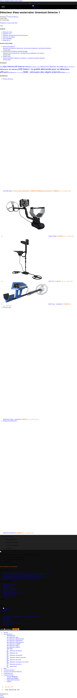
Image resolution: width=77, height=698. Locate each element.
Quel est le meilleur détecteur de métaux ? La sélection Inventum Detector (24, 58)
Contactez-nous (7, 625)
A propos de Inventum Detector (12, 623)
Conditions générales (9, 621)
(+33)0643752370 (34, 3)
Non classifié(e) (7, 38)
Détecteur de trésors (9, 594)
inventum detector (13, 17)
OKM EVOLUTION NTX (9, 533)
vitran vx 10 (67, 72)
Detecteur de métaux (9, 37)
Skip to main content (16, 1)
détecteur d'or (44, 67)
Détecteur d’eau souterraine (11, 589)
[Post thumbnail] (9, 46)
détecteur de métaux (9, 69)
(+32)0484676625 (42, 3)
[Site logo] (39, 8)
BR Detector (20, 66)
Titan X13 (51, 281)
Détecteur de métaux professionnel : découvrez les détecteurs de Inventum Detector (27, 48)
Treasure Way (52, 236)
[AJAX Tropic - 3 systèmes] (25, 304)
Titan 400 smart (7, 191)
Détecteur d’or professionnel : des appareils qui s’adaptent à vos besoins (23, 53)
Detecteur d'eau (7, 32)
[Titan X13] (25, 281)
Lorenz (18, 72)
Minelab (21, 72)
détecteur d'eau (36, 66)
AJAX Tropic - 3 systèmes (55, 304)
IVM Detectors (12, 72)
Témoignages (7, 618)
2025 (1, 67)
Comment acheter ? (21, 616)
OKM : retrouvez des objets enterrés (41, 72)
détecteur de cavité (56, 67)
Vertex (63, 72)
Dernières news (7, 620)
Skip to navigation (5, 1)
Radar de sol (6, 40)
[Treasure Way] (25, 236)
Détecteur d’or (7, 586)
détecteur (28, 67)
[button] (40, 536)
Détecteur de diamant (9, 588)
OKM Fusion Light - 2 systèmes (12, 419)
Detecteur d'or (7, 33)
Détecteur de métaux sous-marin (12, 592)
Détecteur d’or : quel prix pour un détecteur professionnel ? (20, 578)
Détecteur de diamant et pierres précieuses (15, 35)
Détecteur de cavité (8, 591)
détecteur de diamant (69, 66)
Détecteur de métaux (9, 584)
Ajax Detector (9, 66)
